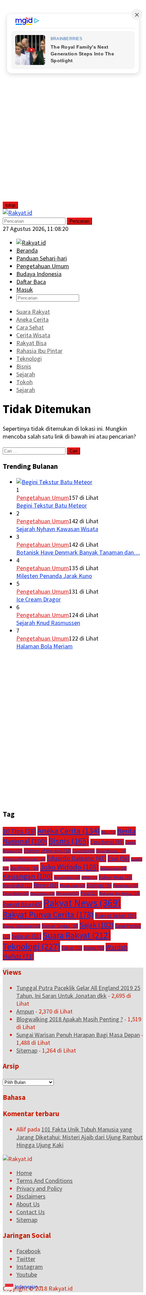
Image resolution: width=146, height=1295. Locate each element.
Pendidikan (42, 893)
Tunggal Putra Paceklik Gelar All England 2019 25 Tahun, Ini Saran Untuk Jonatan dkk (78, 992)
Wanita (94, 948)
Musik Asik (72, 885)
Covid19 (83, 850)
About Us (28, 1204)
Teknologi (31, 946)
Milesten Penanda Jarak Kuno (54, 576)
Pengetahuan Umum (42, 497)
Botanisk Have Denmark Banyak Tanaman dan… (78, 552)
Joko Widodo (69, 867)
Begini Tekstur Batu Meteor (51, 505)
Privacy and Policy (39, 1188)
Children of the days (47, 851)
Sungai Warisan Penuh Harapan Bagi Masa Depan (78, 1035)
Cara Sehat (107, 842)
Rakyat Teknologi (21, 925)
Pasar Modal (16, 893)
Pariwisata (125, 885)
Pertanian (67, 893)
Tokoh (71, 948)
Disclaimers (30, 1196)
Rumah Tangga (60, 926)
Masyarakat (17, 885)
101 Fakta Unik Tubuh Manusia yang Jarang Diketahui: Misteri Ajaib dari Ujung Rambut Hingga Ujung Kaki (79, 1137)
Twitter (25, 1259)
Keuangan (28, 876)
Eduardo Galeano (76, 858)
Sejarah (26, 936)
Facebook (28, 1251)
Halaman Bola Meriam (44, 646)
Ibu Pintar (24, 868)
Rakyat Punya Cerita (48, 914)
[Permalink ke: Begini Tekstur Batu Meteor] (54, 482)
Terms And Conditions (44, 1181)
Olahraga (99, 885)
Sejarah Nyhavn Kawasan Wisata (57, 529)
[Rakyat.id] (17, 213)
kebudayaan (113, 868)
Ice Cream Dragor (38, 599)
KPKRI (89, 877)
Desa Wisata (111, 850)
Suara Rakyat (77, 935)
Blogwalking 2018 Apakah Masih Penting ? (69, 1019)
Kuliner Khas (115, 877)
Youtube (26, 1274)
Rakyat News (82, 903)
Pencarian (79, 221)
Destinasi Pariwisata (24, 859)
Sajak (96, 925)
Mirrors (46, 885)
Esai (119, 858)
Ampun (25, 1011)
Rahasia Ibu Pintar (119, 893)
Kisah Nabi (67, 877)
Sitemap (26, 1050)
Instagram (29, 1267)
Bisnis (69, 841)
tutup (10, 205)
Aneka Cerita (68, 831)
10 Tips (19, 831)
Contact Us (30, 1212)
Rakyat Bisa (22, 904)
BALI (108, 832)
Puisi (89, 893)
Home (24, 1173)
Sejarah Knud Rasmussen (48, 623)
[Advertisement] (53, 105)
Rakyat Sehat (115, 915)
